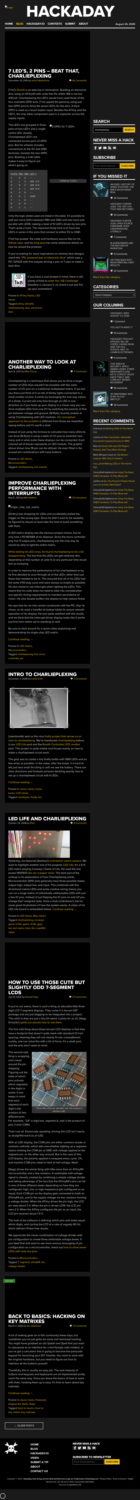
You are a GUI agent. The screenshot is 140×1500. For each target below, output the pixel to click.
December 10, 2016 (18, 80)
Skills (25, 1404)
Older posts (24, 1425)
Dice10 (21, 90)
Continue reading (20, 639)
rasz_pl (97, 463)
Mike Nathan (30, 497)
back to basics (26, 1408)
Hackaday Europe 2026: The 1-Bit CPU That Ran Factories (121, 206)
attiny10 (29, 303)
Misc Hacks (39, 915)
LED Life (21, 744)
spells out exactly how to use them (41, 1022)
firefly (34, 797)
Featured (41, 1399)
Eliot (32, 823)
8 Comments (80, 823)
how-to (39, 1408)
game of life (29, 924)
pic (21, 658)
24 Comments (120, 214)
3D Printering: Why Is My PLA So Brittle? (121, 397)
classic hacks (27, 789)
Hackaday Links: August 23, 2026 (119, 314)
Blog (19, 23)
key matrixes (28, 1412)
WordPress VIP (75, 1485)
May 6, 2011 (14, 497)
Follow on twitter (100, 148)
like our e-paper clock (41, 873)
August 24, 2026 (125, 24)
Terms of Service (119, 1479)
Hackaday (70, 11)
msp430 (40, 928)
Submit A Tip (39, 1462)
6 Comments (120, 357)
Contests (55, 23)
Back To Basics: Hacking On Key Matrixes (46, 1318)
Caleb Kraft (37, 678)
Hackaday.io (36, 23)
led (36, 654)
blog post (39, 243)
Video (34, 1458)
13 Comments (79, 1325)
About (83, 23)
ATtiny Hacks (27, 295)
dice (27, 307)
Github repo (15, 243)
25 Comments (120, 270)
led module (40, 467)
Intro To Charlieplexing (42, 674)
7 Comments (80, 371)
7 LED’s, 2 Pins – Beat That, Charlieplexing (43, 73)
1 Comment (119, 321)
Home (9, 23)
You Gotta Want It (121, 327)
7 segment (24, 1262)
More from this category (106, 277)
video (11, 932)
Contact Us (39, 1471)
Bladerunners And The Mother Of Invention (121, 246)
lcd (42, 1262)
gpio (39, 924)
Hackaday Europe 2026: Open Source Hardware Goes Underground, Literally (121, 226)
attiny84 (35, 1262)
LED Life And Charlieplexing (47, 819)
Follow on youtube (105, 148)
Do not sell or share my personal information (76, 1482)
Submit (70, 23)
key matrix (14, 1412)
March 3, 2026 (15, 1325)
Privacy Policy (105, 1479)
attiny (21, 303)
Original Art (14, 1404)
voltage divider (16, 1266)
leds (27, 928)
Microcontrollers (17, 462)
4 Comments (80, 678)
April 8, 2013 (14, 371)
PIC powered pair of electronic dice (43, 257)
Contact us (114, 148)
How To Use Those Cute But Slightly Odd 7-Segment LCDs (46, 987)
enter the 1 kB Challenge (63, 281)
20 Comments (79, 497)
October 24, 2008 (17, 823)
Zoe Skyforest (34, 1325)
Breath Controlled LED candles (61, 744)
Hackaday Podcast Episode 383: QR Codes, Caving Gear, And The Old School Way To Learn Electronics (122, 346)
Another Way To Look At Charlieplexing (42, 364)
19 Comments (120, 333)
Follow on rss (110, 148)
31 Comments (120, 254)
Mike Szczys (30, 371)
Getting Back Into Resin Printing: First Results (122, 263)
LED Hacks (26, 458)
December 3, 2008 (18, 678)
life (33, 928)
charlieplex (24, 797)
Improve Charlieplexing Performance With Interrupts (42, 488)
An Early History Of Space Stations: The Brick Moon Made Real (122, 188)
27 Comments (79, 997)
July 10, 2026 (14, 997)
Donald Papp (31, 997)
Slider (32, 1404)
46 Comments (79, 80)
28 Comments (120, 405)
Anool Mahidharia (40, 80)
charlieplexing (16, 307)
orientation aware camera (65, 861)
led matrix (18, 928)
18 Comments (120, 388)
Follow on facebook (95, 148)
